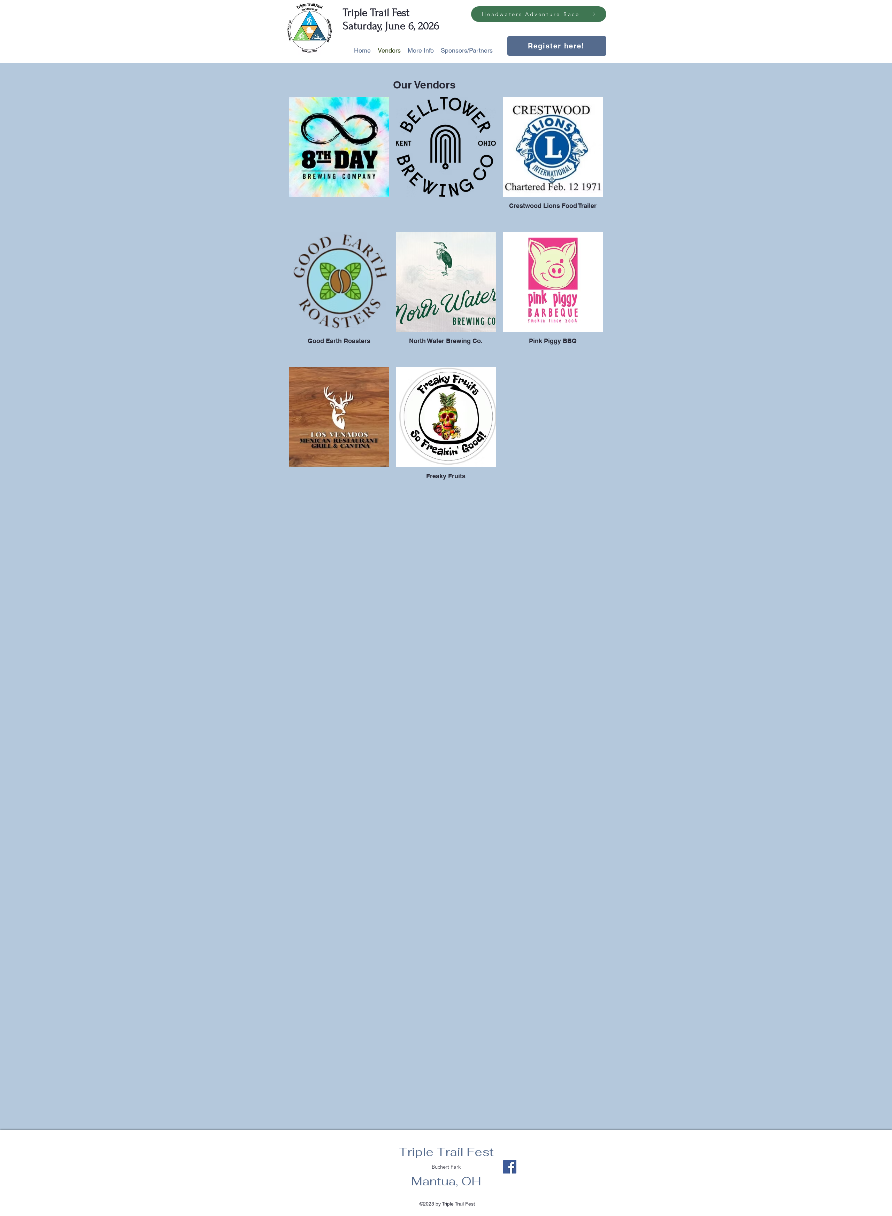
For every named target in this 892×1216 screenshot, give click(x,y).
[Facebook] (509, 1167)
